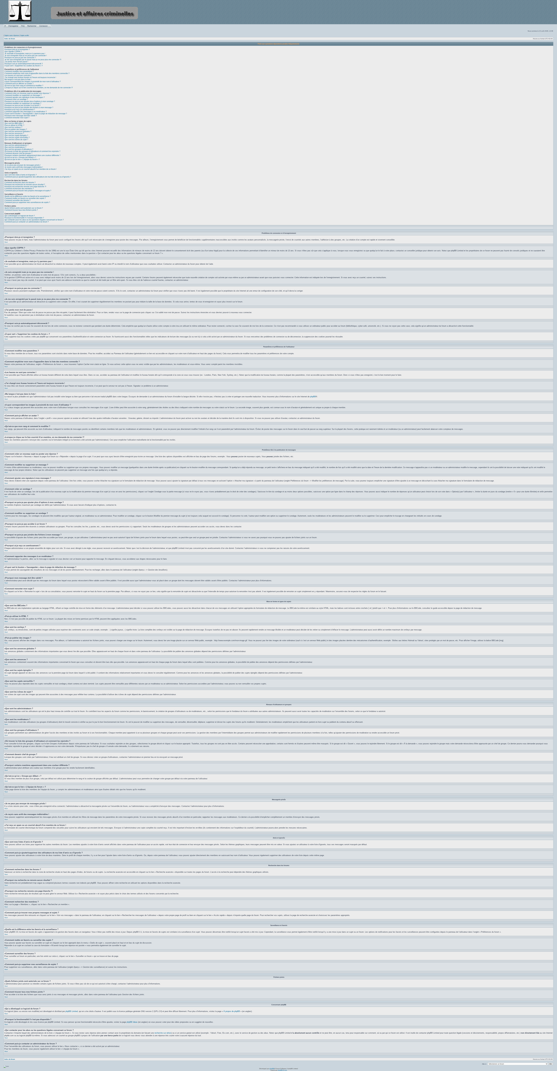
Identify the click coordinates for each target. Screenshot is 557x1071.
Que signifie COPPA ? (13, 51)
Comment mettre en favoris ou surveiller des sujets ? (25, 198)
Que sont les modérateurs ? (15, 147)
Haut (6, 242)
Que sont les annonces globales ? (17, 131)
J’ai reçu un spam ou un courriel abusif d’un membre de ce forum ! (30, 169)
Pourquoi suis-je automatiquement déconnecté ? (23, 64)
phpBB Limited (71, 1011)
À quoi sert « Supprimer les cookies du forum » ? (23, 66)
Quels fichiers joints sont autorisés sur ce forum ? (23, 208)
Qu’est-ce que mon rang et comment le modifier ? (23, 86)
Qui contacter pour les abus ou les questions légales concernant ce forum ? (34, 220)
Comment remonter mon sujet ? (16, 118)
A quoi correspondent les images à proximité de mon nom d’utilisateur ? (32, 82)
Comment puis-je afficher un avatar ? (19, 84)
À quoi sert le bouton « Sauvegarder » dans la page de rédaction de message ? (35, 114)
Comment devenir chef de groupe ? (18, 153)
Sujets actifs (24, 35)
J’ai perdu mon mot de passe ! (16, 62)
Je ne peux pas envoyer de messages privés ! (22, 165)
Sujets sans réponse (11, 35)
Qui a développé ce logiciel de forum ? (19, 216)
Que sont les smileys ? (13, 127)
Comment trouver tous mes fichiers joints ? (21, 210)
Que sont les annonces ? (14, 133)
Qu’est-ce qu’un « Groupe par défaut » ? (20, 157)
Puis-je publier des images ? (15, 129)
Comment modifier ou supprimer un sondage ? (22, 103)
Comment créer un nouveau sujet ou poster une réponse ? (27, 93)
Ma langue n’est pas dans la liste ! (17, 79)
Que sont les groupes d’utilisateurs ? (18, 149)
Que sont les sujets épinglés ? (16, 135)
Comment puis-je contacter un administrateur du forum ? (26, 222)
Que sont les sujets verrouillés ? (17, 138)
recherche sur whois (162, 1033)
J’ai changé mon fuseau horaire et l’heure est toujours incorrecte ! (30, 77)
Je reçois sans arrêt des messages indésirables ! (23, 167)
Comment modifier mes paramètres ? (19, 71)
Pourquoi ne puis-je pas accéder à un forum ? (22, 105)
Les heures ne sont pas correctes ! (17, 75)
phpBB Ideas (132, 1022)
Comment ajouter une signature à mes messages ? (24, 97)
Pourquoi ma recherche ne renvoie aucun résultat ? (24, 185)
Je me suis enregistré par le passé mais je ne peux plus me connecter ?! (32, 60)
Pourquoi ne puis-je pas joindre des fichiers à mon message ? (28, 107)
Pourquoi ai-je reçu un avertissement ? (19, 110)
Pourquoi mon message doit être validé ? (20, 116)
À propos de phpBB (232, 1011)
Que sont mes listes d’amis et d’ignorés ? (20, 175)
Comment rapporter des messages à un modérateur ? (25, 112)
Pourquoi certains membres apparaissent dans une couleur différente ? (32, 155)
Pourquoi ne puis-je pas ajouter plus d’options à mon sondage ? (29, 101)
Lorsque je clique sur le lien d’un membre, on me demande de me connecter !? (38, 88)
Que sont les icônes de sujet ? (16, 140)
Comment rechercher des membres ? (19, 189)
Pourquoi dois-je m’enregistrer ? (17, 49)
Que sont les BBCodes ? (14, 123)
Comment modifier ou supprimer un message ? (22, 95)
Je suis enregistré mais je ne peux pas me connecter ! (25, 56)
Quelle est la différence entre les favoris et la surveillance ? (27, 196)
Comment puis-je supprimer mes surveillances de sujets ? (27, 202)
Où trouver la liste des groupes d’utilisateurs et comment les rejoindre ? (32, 151)
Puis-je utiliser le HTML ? (14, 125)
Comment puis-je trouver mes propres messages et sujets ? (27, 191)
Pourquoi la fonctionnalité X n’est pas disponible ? (24, 218)
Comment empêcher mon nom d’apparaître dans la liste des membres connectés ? (36, 73)
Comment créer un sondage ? (16, 99)
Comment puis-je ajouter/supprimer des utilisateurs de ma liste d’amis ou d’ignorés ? (37, 177)
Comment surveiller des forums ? (17, 200)
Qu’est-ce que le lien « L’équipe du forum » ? (22, 159)
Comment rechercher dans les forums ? (20, 182)
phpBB (313, 396)
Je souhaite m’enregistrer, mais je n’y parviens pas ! (24, 54)
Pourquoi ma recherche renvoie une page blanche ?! (25, 187)
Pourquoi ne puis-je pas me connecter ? (20, 58)
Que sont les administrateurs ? (16, 145)
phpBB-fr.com (282, 1070)
